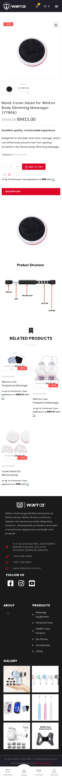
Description (12, 191)
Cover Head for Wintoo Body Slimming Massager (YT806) (14, 473)
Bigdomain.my (43, 763)
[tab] (31, 191)
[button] (56, 6)
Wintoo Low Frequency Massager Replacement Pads (46, 401)
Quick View (7, 364)
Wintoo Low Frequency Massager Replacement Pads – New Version (15, 383)
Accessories (20, 154)
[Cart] (36, 6)
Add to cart (35, 167)
